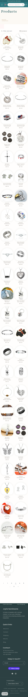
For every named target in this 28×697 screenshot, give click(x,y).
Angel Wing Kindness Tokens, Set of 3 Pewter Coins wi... (7, 145)
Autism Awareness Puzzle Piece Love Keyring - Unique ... (21, 204)
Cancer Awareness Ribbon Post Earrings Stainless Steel (21, 497)
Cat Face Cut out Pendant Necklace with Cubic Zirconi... (7, 575)
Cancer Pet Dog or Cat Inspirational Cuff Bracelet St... (20, 516)
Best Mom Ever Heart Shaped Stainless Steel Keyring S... (21, 321)
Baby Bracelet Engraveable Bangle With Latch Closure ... (20, 243)
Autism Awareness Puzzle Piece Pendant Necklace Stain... (7, 223)
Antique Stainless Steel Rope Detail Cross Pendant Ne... (7, 165)
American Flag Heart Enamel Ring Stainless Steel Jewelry (21, 126)
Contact (5, 632)
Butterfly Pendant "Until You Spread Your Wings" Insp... (7, 457)
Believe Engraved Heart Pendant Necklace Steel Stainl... (21, 282)
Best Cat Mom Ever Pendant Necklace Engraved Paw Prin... (21, 301)
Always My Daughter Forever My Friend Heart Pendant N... (21, 47)
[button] (2, 4)
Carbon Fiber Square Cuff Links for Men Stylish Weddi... (21, 555)
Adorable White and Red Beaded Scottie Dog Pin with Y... (7, 47)
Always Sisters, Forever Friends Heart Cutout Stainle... (7, 106)
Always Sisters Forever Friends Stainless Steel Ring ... (21, 86)
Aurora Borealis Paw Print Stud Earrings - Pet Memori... (7, 184)
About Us (6, 628)
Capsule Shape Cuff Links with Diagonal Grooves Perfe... (7, 555)
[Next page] (18, 586)
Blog (4, 642)
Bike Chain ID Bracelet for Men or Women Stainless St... (7, 340)
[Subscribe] (23, 663)
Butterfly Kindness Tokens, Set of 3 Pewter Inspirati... (21, 438)
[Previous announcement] (2, 1)
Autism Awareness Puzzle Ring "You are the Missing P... (7, 243)
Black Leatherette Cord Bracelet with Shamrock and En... (21, 360)
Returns (5, 638)
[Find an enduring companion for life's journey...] (23, 4)
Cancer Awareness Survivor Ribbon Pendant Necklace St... (7, 516)
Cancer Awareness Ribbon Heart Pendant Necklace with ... (7, 497)
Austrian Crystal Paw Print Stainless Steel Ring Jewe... (21, 184)
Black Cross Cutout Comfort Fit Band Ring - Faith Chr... (7, 360)
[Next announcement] (25, 1)
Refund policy (21, 688)
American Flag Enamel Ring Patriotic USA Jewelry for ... (7, 126)
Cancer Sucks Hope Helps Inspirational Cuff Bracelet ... (7, 536)
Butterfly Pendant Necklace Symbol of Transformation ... (21, 457)
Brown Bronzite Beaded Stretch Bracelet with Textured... (7, 418)
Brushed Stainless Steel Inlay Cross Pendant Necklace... (7, 438)
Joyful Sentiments (12, 688)
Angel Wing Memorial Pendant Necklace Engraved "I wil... (21, 145)
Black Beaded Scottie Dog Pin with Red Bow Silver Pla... (21, 340)
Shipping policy (23, 690)
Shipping (5, 635)
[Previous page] (3, 583)
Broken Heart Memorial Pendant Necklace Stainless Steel (21, 399)
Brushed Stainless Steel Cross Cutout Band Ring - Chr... (20, 418)
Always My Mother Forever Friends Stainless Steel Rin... (7, 86)
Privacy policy (6, 690)
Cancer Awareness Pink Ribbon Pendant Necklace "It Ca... (21, 477)
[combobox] (16, 4)
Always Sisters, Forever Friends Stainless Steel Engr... (21, 106)
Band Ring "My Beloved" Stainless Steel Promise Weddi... (20, 262)
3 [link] (15, 583)
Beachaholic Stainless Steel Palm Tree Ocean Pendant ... (7, 282)
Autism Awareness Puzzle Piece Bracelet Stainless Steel (7, 204)
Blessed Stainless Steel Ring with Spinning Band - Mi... (20, 379)
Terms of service (14, 690)
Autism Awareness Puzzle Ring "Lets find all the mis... (21, 223)
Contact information (14, 693)
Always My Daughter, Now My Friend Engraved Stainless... (7, 67)
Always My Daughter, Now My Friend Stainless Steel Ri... (20, 67)
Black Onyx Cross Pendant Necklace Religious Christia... (7, 379)
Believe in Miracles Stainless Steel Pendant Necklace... (7, 301)
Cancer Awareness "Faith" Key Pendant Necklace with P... (7, 477)
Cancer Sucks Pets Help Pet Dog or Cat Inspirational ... (21, 536)
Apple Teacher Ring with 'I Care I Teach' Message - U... (21, 165)
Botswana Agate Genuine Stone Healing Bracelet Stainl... (7, 399)
